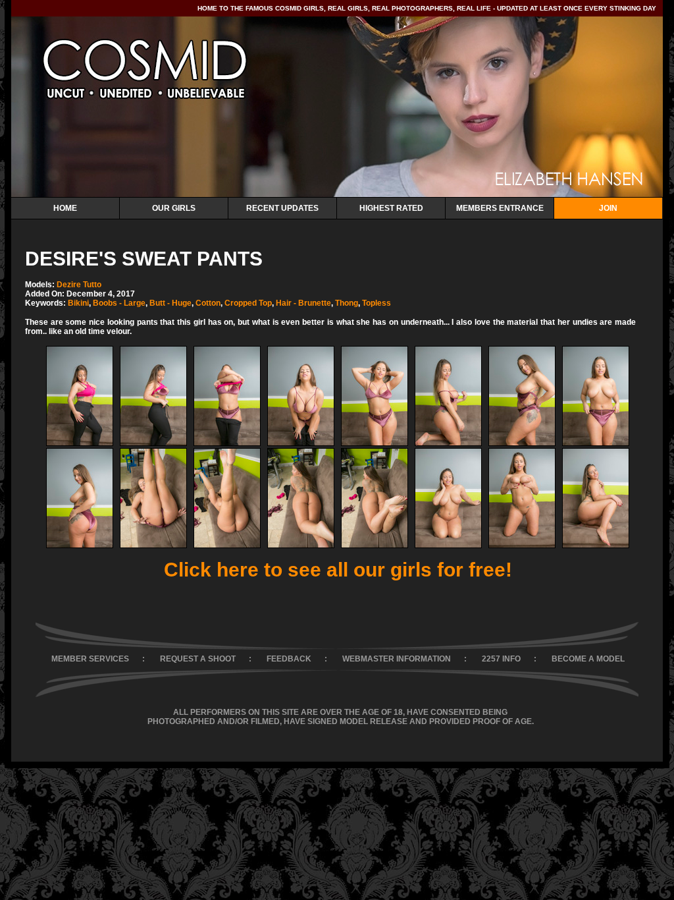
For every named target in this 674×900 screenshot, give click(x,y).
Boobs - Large (119, 303)
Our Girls (173, 208)
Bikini (78, 303)
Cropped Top (248, 303)
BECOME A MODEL (588, 658)
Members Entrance (500, 208)
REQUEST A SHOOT (198, 658)
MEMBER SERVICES (90, 658)
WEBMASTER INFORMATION (396, 658)
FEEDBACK (289, 658)
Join (608, 208)
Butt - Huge (170, 303)
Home (65, 208)
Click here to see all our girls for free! (338, 569)
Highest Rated (391, 208)
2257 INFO (501, 658)
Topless (376, 303)
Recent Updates (282, 208)
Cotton (207, 303)
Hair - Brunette (303, 303)
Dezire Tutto (79, 284)
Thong (346, 303)
